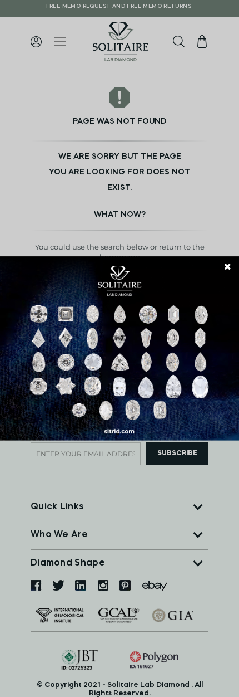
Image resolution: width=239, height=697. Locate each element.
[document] (119, 348)
